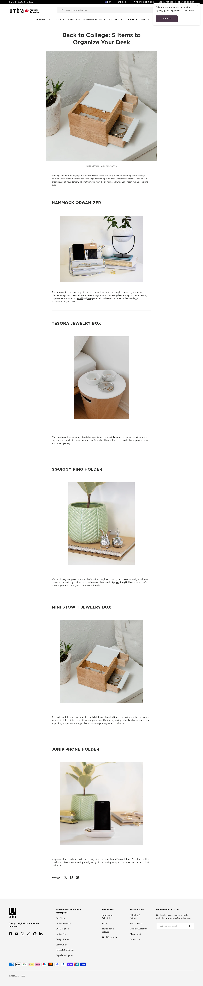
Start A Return (136, 923)
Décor (58, 19)
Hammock (61, 292)
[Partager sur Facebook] (71, 877)
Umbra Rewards (63, 923)
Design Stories (62, 939)
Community (61, 944)
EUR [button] (109, 2)
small (80, 298)
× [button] (197, 5)
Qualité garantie (109, 937)
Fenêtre (114, 19)
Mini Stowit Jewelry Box (104, 717)
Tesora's (117, 437)
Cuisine (130, 19)
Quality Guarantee (138, 928)
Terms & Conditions (65, 949)
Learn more (167, 19)
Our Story (60, 918)
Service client (186, 2)
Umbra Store (62, 934)
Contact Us (135, 939)
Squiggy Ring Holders (122, 582)
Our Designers (62, 928)
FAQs (104, 923)
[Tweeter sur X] (65, 877)
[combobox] (107, 10)
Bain (144, 19)
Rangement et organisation (85, 19)
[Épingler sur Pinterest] (77, 877)
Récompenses (166, 2)
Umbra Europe (19, 976)
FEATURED (41, 19)
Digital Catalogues (64, 955)
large (90, 298)
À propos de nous (144, 2)
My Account (135, 934)
